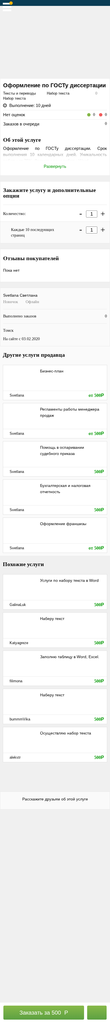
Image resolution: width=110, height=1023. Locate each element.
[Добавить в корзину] (97, 1013)
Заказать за (43, 1013)
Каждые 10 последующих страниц (32, 232)
